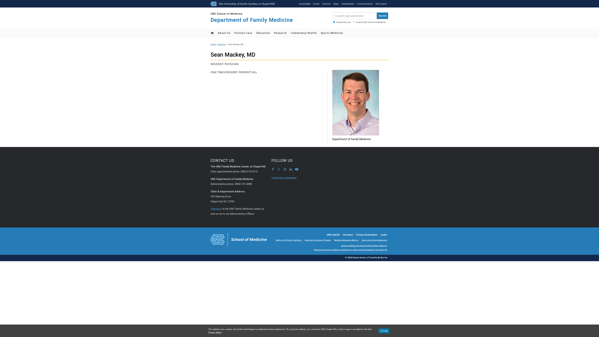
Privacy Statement (366, 234)
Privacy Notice (215, 332)
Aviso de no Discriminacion (374, 240)
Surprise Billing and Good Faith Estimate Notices (364, 246)
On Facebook (273, 169)
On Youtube (296, 169)
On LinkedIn (290, 169)
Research (280, 33)
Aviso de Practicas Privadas (318, 240)
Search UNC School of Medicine (371, 22)
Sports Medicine (332, 33)
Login (384, 234)
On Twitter (278, 169)
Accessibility (304, 3)
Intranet (348, 234)
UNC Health (333, 234)
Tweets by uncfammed (283, 177)
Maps (336, 3)
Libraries (326, 3)
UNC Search (381, 3)
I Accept (384, 331)
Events (316, 3)
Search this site (343, 22)
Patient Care (243, 33)
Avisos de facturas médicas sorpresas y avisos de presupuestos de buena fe (350, 250)
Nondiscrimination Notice (346, 240)
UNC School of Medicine (227, 13)
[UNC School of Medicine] (239, 239)
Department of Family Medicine (252, 20)
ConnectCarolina (365, 3)
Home (212, 33)
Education (263, 33)
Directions (216, 208)
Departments (348, 3)
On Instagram (284, 169)
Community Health (304, 33)
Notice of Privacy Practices (289, 240)
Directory (222, 44)
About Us (224, 33)
